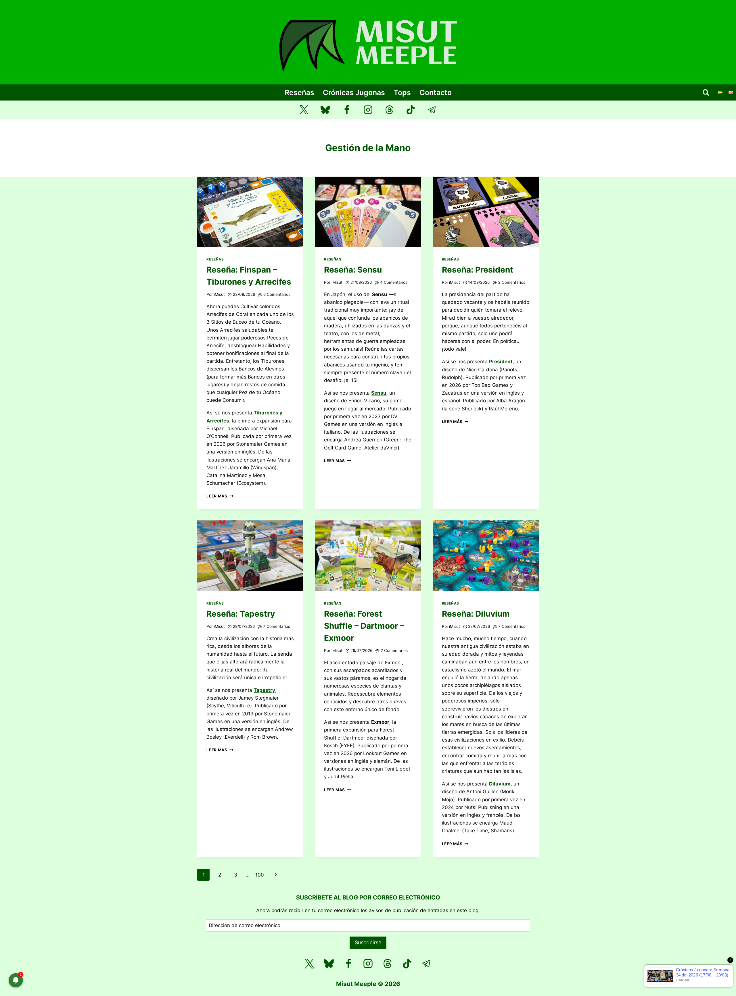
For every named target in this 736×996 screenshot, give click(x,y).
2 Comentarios (394, 650)
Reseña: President (477, 270)
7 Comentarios (276, 626)
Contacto (435, 92)
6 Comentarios (276, 294)
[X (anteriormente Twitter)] (304, 110)
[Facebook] (346, 110)
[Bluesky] (325, 110)
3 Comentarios (511, 282)
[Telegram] (432, 110)
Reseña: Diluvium (476, 614)
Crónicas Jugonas (354, 92)
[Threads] (389, 110)
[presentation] (250, 212)
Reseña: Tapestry (240, 614)
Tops (402, 92)
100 (259, 875)
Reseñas (299, 92)
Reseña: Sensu (353, 270)
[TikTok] (410, 110)
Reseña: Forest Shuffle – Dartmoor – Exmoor (364, 626)
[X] (309, 963)
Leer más (219, 496)
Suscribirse (368, 942)
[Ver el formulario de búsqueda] (705, 92)
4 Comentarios (393, 282)
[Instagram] (368, 110)
